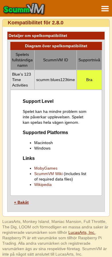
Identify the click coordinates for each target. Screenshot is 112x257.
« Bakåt (21, 202)
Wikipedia (43, 184)
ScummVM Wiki (48, 173)
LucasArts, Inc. (81, 232)
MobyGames (45, 168)
